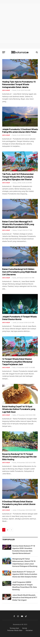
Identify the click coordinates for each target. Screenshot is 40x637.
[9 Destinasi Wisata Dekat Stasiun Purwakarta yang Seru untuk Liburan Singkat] (20, 489)
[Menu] (3, 52)
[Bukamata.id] (20, 52)
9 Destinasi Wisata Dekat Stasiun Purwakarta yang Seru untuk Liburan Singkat (18, 504)
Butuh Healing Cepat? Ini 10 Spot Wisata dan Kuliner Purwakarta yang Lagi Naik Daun (18, 409)
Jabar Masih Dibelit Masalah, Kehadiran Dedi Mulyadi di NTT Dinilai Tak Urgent (24, 597)
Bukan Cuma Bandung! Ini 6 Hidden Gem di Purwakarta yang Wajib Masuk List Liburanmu (19, 272)
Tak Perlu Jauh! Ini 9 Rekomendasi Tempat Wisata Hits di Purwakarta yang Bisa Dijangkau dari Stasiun (17, 177)
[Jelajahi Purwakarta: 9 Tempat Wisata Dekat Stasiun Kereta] (20, 304)
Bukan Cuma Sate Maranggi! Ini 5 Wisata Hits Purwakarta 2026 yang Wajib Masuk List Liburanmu (18, 224)
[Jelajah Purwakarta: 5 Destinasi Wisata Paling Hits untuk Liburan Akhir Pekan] (20, 117)
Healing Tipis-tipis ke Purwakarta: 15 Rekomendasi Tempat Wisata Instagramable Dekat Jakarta (19, 84)
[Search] (36, 52)
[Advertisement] (20, 23)
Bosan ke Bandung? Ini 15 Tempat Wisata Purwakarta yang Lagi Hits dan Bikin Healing (19, 457)
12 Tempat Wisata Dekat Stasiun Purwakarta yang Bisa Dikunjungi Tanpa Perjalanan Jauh (17, 362)
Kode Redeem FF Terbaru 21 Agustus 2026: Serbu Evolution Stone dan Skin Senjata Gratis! (24, 574)
